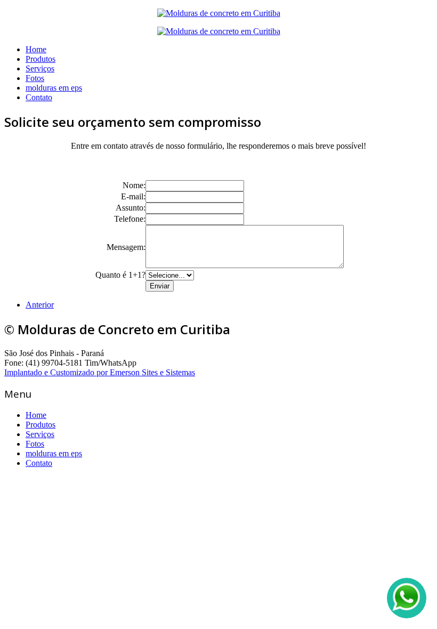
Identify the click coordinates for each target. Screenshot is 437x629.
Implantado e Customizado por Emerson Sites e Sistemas (99, 372)
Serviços (40, 68)
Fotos (35, 78)
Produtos (40, 58)
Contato (39, 97)
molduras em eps (54, 87)
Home (36, 49)
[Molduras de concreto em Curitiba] (218, 13)
